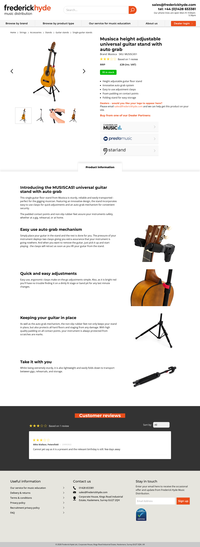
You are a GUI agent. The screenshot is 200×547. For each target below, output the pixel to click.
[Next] (84, 71)
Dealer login (182, 23)
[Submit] (133, 10)
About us (152, 23)
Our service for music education (110, 23)
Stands (48, 32)
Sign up (183, 501)
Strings (23, 32)
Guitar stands (62, 32)
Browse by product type (58, 23)
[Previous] (12, 71)
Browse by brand (17, 23)
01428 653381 (86, 487)
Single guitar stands (82, 32)
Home (13, 32)
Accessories (36, 32)
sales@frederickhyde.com (128, 106)
